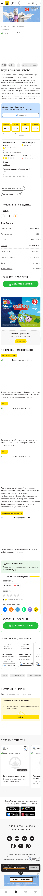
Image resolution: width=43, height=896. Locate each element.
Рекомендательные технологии (13, 859)
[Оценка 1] (4, 595)
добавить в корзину (22, 284)
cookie (5, 869)
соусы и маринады (34, 675)
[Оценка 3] (11, 595)
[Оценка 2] (7, 595)
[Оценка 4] (15, 595)
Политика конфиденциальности (25, 854)
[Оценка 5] (18, 595)
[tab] (6, 892)
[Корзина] (33, 3)
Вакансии (31, 857)
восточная (6, 165)
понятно (33, 868)
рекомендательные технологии (14, 868)
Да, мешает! (20, 341)
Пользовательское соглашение (16, 857)
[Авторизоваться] (38, 3)
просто (4, 675)
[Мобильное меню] (2, 3)
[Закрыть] (39, 858)
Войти (20, 717)
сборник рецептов (17, 675)
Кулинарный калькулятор (11, 188)
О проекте (10, 854)
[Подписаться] (25, 748)
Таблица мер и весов (10, 194)
